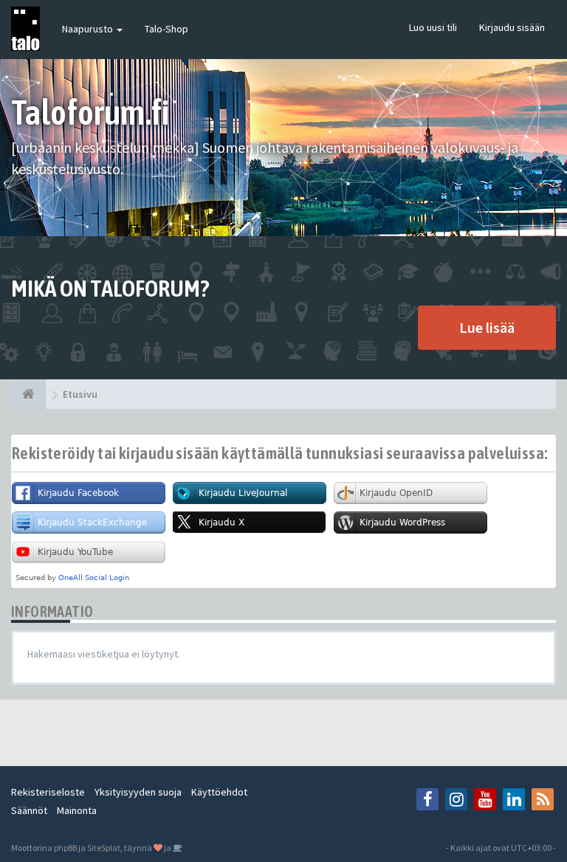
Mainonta (77, 810)
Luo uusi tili (433, 27)
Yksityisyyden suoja (138, 792)
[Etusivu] (28, 394)
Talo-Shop (166, 28)
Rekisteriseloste (48, 792)
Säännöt (29, 810)
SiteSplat (103, 847)
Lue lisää (487, 327)
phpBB (65, 847)
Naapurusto (88, 28)
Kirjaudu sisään (512, 27)
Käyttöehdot (219, 792)
